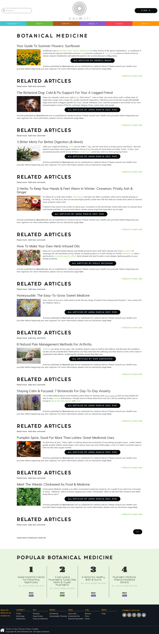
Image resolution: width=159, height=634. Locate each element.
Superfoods (38, 616)
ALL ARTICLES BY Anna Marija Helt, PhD (92, 109)
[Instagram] (129, 615)
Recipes (36, 613)
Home (87, 619)
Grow (65, 23)
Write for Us (6, 613)
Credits (35, 629)
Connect (12, 23)
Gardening (54, 613)
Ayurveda (72, 613)
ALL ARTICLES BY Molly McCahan (92, 263)
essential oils (127, 253)
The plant (109, 53)
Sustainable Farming (58, 616)
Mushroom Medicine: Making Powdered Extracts (124, 580)
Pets (87, 616)
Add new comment (36, 86)
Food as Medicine (40, 619)
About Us (4, 610)
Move (145, 23)
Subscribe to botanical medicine (31, 537)
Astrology (20, 616)
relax (78, 401)
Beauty (88, 613)
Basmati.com (68, 66)
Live (118, 23)
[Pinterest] (139, 615)
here (109, 69)
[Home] (79, 10)
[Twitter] (124, 615)
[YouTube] (144, 615)
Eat (39, 23)
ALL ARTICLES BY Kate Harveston (92, 359)
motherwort (85, 152)
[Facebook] (134, 615)
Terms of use (11, 629)
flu (77, 97)
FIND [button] (145, 10)
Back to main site (132, 75)
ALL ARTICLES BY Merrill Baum (92, 60)
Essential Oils (74, 616)
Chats (18, 613)
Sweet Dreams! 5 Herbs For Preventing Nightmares (31, 580)
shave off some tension (61, 401)
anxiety (56, 398)
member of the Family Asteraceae (74, 50)
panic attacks (111, 395)
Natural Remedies (76, 619)
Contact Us (5, 616)
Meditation (20, 619)
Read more (22, 86)
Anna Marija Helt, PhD (33, 585)
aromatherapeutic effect (65, 256)
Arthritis (46, 349)
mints (71, 146)
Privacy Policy (25, 629)
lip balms (127, 251)
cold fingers (78, 197)
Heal (92, 23)
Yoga (103, 613)
